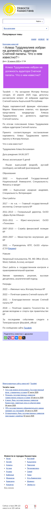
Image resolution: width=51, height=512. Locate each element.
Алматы (9, 465)
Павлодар (31, 465)
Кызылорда (31, 462)
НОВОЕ (39, 39)
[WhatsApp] (5, 337)
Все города (9, 488)
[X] (23, 337)
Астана (9, 468)
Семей (29, 472)
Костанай (30, 458)
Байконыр (10, 475)
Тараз (29, 475)
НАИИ (31, 39)
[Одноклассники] (20, 337)
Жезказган (10, 478)
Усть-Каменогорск (34, 478)
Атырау (9, 472)
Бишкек (12, 248)
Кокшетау (10, 485)
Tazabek (28, 328)
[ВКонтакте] (16, 337)
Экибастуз (31, 485)
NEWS (46, 39)
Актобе (9, 462)
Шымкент (30, 481)
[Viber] (9, 337)
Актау (8, 458)
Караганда (10, 481)
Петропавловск (33, 468)
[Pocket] (12, 337)
